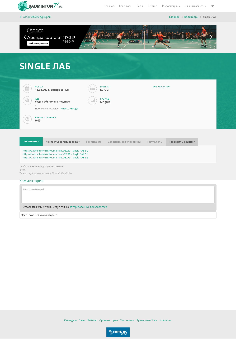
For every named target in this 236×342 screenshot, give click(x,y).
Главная (109, 6)
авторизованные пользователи (88, 206)
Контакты (165, 320)
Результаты (155, 141)
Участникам (127, 320)
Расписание (94, 141)
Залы (140, 6)
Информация (170, 6)
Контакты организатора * (63, 141)
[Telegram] (212, 6)
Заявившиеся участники (124, 141)
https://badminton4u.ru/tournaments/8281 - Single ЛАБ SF (55, 154)
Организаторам (108, 320)
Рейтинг (152, 6)
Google (74, 108)
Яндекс (65, 108)
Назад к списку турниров (36, 17)
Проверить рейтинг (182, 141)
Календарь (125, 6)
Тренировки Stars (147, 320)
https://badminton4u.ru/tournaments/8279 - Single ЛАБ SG (55, 157)
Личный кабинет (194, 6)
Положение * (31, 141)
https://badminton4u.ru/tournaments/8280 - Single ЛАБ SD (55, 150)
